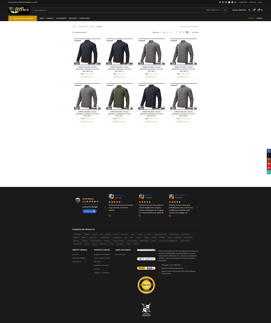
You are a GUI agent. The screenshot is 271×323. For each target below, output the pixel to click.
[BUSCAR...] (225, 10)
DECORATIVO (186, 234)
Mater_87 (148, 195)
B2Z (101, 234)
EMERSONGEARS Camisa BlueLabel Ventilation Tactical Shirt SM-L (87, 114)
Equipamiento (93, 237)
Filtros (196, 32)
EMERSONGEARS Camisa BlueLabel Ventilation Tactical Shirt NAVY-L (119, 69)
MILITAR (153, 237)
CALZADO (140, 234)
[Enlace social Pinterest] (232, 2)
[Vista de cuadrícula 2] (180, 32)
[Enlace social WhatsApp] (235, 2)
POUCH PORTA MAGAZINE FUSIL (168, 241)
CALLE (132, 234)
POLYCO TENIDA (132, 241)
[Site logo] (19, 10)
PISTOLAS (85, 241)
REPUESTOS (103, 244)
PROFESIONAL (185, 241)
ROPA (111, 244)
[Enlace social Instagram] (225, 2)
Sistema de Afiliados (79, 258)
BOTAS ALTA (124, 234)
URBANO (136, 244)
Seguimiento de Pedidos (102, 254)
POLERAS (107, 241)
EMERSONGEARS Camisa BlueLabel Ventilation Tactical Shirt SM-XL (183, 114)
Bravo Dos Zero (120, 254)
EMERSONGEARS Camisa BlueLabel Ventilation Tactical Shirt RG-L (119, 114)
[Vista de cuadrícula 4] (187, 32)
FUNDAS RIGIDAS (105, 237)
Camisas (92, 26)
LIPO (131, 237)
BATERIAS (108, 234)
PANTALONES (188, 237)
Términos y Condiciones (102, 273)
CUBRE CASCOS (174, 234)
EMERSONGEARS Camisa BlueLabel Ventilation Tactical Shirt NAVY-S (151, 114)
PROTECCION (78, 244)
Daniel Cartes (120, 195)
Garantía (97, 269)
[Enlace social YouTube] (229, 2)
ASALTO (95, 234)
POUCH (153, 241)
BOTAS (116, 234)
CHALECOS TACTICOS (160, 234)
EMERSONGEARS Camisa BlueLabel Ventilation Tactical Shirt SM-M (183, 69)
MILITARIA (162, 237)
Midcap (146, 237)
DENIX (84, 237)
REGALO (87, 244)
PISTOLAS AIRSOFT (96, 241)
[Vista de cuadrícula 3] (184, 32)
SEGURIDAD (119, 244)
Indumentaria (82, 26)
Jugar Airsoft (76, 262)
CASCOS (148, 234)
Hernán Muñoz (180, 195)
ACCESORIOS (78, 234)
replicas (95, 244)
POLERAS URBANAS (118, 241)
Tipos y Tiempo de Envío (102, 258)
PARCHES (76, 241)
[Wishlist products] (249, 10)
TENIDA (128, 244)
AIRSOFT (87, 234)
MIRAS (169, 237)
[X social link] (222, 2)
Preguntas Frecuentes (101, 265)
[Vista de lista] (177, 32)
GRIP (125, 237)
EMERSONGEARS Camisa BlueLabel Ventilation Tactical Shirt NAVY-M (87, 69)
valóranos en (88, 211)
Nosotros (75, 254)
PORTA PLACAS (144, 241)
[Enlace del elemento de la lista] (179, 265)
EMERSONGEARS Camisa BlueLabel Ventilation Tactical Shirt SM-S (151, 69)
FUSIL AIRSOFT (117, 237)
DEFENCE (76, 237)
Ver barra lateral (80, 32)
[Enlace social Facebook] (220, 2)
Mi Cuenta (97, 262)
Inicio (74, 26)
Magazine (138, 237)
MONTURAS (177, 237)
